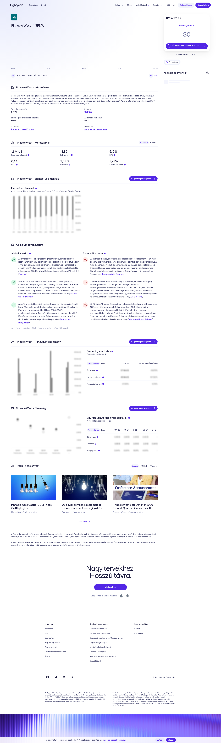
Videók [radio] (153, 466)
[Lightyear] (16, 5)
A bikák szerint (19, 253)
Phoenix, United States (22, 129)
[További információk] (208, 73)
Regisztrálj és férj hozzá (141, 179)
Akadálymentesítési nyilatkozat (103, 656)
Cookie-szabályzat (98, 652)
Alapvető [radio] (144, 143)
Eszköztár (49, 638)
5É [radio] (39, 75)
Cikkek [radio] (144, 466)
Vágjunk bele (110, 587)
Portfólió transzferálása (55, 652)
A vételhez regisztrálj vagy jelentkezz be (184, 46)
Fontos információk (98, 629)
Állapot (48, 656)
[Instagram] (72, 677)
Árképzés (119, 5)
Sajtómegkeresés (52, 642)
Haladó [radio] (153, 143)
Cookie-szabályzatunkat (115, 740)
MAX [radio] (45, 75)
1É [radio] (35, 75)
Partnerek (138, 633)
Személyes (33, 5)
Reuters (22, 274)
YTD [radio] (30, 75)
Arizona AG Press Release (140, 319)
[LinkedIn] (64, 677)
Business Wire (108, 274)
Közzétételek (95, 661)
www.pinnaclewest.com (95, 129)
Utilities (88, 112)
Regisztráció (203, 5)
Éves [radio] (103, 363)
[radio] (151, 76)
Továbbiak (82, 522)
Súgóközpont (51, 647)
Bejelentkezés (186, 5)
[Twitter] (55, 677)
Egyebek (157, 5)
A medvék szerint (93, 253)
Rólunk (130, 5)
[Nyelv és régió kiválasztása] (168, 5)
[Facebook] (47, 677)
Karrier (137, 629)
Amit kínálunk (141, 5)
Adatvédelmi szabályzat (100, 647)
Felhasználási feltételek (100, 633)
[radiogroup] (29, 76)
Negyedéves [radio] (93, 363)
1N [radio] (13, 75)
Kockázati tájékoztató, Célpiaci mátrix (106, 638)
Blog (47, 633)
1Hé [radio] (18, 75)
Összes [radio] (135, 466)
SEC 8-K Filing (136, 296)
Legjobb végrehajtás (98, 642)
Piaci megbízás (185, 25)
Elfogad (171, 740)
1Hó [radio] (23, 75)
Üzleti (43, 5)
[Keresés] (173, 5)
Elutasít (160, 740)
